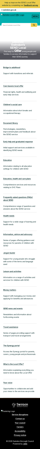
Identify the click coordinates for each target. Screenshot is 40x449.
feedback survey (31, 5)
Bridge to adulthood (11, 67)
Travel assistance (10, 327)
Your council (20, 423)
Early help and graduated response (18, 142)
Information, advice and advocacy (17, 234)
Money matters (9, 290)
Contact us (20, 419)
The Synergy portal (11, 346)
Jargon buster (9, 253)
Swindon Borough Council (20, 405)
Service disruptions (20, 415)
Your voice (7, 383)
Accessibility (20, 431)
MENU (35, 16)
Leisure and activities (12, 271)
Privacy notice (20, 435)
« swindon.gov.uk (8, 10)
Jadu (25, 444)
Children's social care (12, 105)
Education (7, 160)
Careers (20, 427)
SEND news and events (13, 309)
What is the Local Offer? (13, 364)
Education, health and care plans (17, 179)
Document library (10, 123)
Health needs (8, 216)
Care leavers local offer (13, 86)
